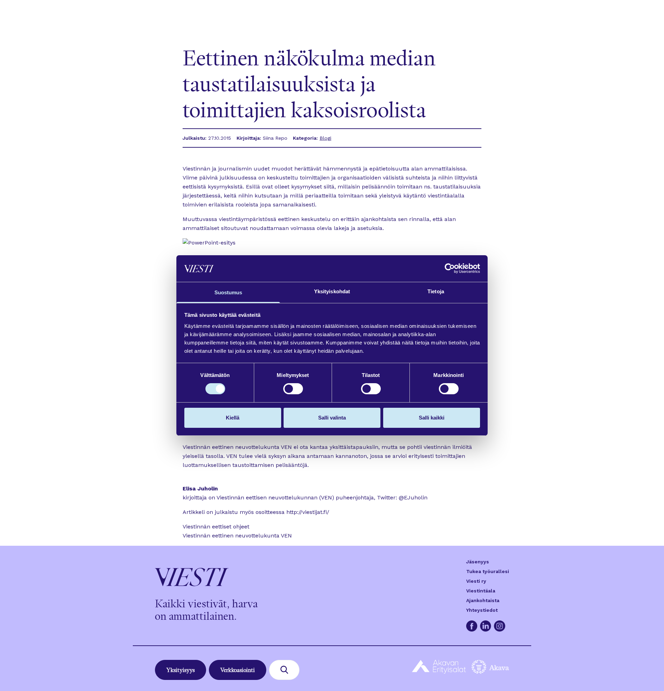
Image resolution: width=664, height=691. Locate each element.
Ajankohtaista (482, 600)
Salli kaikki (431, 418)
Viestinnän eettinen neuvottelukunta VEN (237, 535)
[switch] (293, 388)
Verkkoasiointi (237, 670)
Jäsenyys (477, 561)
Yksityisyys (180, 670)
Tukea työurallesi (487, 571)
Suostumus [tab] (228, 292)
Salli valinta (332, 418)
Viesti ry (476, 581)
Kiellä (232, 418)
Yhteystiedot (482, 610)
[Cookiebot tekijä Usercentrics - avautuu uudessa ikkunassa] (449, 268)
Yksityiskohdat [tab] (332, 291)
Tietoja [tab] (435, 291)
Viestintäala (480, 590)
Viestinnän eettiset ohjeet (216, 526)
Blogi (325, 138)
